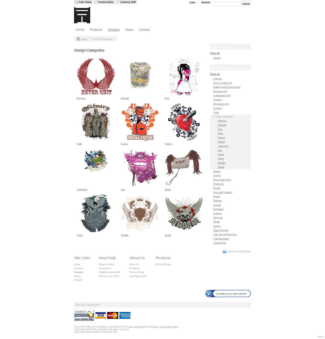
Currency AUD (128, 2)
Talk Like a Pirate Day (225, 234)
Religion (217, 200)
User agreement (137, 326)
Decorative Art (221, 104)
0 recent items (105, 2)
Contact (144, 29)
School (217, 205)
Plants (216, 196)
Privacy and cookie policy (165, 326)
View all (215, 53)
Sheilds (124, 235)
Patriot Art (218, 184)
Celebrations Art (221, 95)
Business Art (220, 91)
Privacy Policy (136, 272)
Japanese (82, 189)
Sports (216, 226)
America (81, 98)
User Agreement (138, 276)
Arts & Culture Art (222, 83)
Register (205, 2)
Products (96, 29)
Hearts (168, 143)
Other (80, 235)
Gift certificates (163, 264)
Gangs (124, 143)
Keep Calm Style (222, 179)
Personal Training (222, 192)
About (129, 29)
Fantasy (217, 108)
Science (217, 213)
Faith (79, 143)
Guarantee (104, 268)
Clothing (217, 99)
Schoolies (218, 209)
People (217, 188)
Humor (217, 175)
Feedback (134, 268)
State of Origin (221, 230)
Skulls (168, 235)
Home (80, 29)
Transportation (221, 238)
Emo (167, 98)
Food (216, 112)
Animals (125, 98)
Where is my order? (109, 276)
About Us (134, 264)
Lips (123, 189)
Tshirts (217, 57)
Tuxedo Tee (219, 243)
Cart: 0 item (85, 2)
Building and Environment (226, 87)
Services (218, 217)
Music (168, 189)
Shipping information (109, 272)
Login (192, 2)
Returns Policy (107, 264)
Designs (113, 29)
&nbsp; (96, 76)
